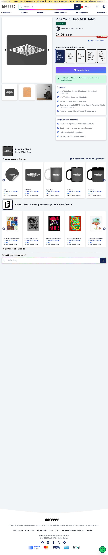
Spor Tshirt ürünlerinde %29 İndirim (21, 1)
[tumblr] (54, 543)
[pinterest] (65, 543)
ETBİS (41, 535)
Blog (51, 530)
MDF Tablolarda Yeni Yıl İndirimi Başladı (79, 1)
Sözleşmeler (42, 530)
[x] (59, 543)
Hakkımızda (18, 530)
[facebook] (43, 543)
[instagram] (48, 543)
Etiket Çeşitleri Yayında (49, 1)
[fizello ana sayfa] (10, 6)
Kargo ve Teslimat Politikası (73, 530)
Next (104, 180)
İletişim (89, 530)
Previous (4, 180)
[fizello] (54, 520)
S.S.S (57, 530)
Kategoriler (29, 530)
